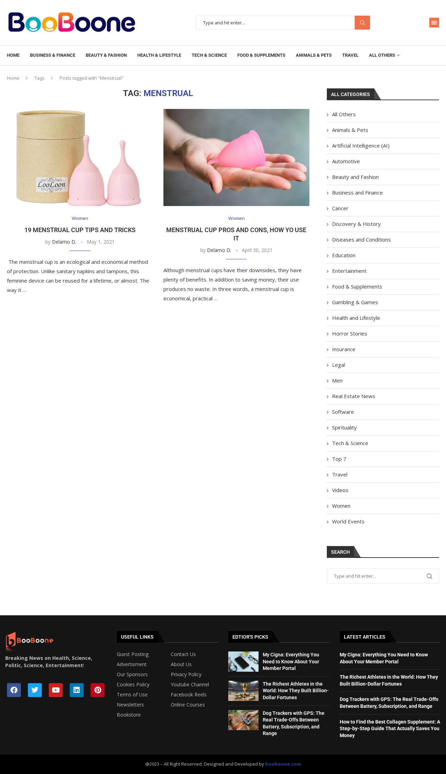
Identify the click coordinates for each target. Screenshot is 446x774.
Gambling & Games (355, 302)
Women (341, 505)
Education (343, 255)
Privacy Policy (186, 674)
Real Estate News (353, 396)
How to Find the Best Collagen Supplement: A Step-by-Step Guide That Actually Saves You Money (390, 728)
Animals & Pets (314, 55)
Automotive (346, 161)
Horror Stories (349, 333)
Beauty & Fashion (106, 55)
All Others (382, 55)
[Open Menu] (434, 22)
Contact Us (183, 654)
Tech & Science (209, 55)
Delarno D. (64, 241)
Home (13, 55)
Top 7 (339, 458)
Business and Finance (357, 192)
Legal (338, 364)
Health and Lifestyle (356, 317)
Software (343, 411)
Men (337, 380)
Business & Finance (52, 55)
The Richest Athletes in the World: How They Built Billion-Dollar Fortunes (296, 690)
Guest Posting (132, 654)
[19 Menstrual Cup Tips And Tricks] (80, 157)
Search (362, 23)
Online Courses (188, 704)
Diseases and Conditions (361, 239)
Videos (340, 490)
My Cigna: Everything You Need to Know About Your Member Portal (291, 661)
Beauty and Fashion (355, 176)
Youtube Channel (190, 684)
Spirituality (344, 427)
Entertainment (349, 270)
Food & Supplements (261, 55)
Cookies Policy (133, 684)
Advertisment (132, 664)
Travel (350, 55)
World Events (348, 521)
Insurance (343, 349)
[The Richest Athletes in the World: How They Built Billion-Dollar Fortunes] (243, 691)
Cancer (340, 208)
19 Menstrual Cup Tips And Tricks (80, 230)
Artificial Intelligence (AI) (361, 145)
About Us (181, 664)
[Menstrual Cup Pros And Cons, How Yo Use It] (236, 157)
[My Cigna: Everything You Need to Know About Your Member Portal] (243, 661)
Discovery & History (356, 223)
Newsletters (130, 704)
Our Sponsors (132, 674)
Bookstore (129, 714)
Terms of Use (132, 694)
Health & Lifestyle (159, 55)
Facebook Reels (189, 694)
